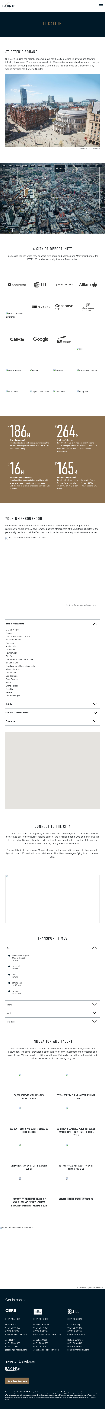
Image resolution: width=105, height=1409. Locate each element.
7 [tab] (60, 601)
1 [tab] (42, 601)
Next (94, 572)
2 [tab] (45, 601)
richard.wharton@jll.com (78, 1349)
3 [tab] (48, 601)
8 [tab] (63, 601)
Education (10, 721)
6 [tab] (57, 601)
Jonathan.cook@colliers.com (46, 1349)
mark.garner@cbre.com (16, 1334)
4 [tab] (51, 601)
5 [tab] (54, 601)
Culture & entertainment (17, 712)
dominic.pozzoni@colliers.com (47, 1334)
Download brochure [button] (17, 1381)
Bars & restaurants (14, 623)
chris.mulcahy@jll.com (77, 1334)
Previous (10, 572)
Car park (11, 1021)
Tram (9, 1004)
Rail (8, 948)
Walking (10, 1013)
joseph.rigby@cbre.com (16, 1349)
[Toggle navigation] (101, 6)
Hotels (8, 704)
